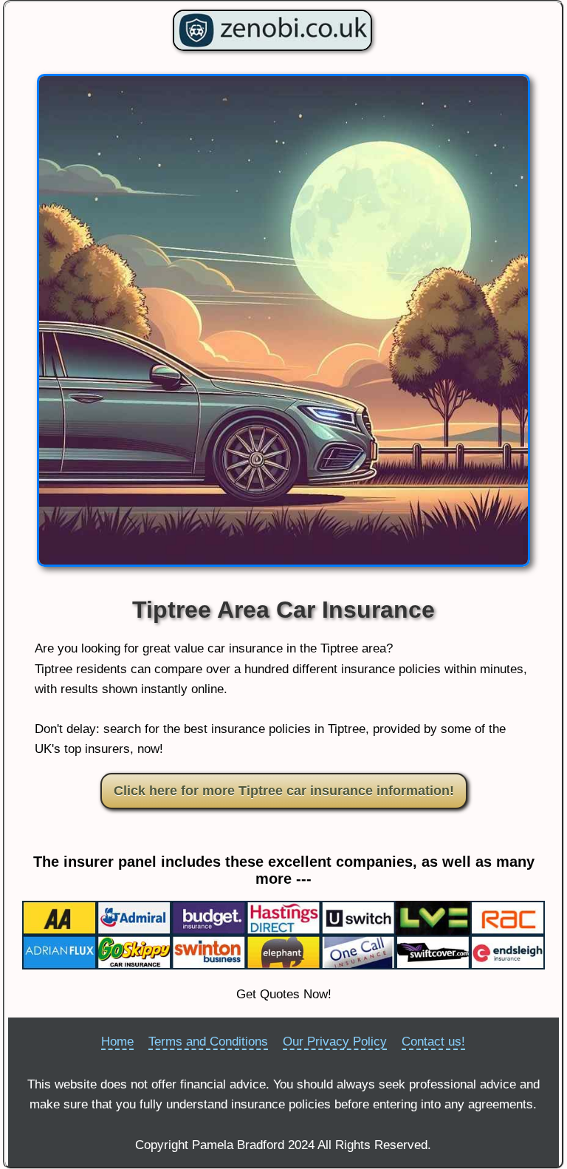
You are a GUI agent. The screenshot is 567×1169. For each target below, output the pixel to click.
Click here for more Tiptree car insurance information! (284, 790)
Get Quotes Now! (283, 994)
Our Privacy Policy (335, 1042)
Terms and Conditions (208, 1042)
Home (117, 1042)
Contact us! (433, 1042)
